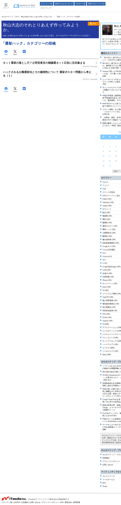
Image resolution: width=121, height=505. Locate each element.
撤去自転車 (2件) (109, 240)
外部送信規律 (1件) (109, 311)
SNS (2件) (106, 314)
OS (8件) (105, 324)
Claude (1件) (107, 206)
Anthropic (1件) (108, 202)
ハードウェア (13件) (110, 344)
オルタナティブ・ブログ (10, 17)
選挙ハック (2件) (109, 229)
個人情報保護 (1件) (109, 300)
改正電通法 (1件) (109, 307)
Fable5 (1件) (106, 199)
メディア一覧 (6, 502)
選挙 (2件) (106, 219)
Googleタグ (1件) (108, 246)
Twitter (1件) (107, 317)
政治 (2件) (106, 212)
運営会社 (68, 502)
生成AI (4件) (107, 273)
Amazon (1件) (107, 321)
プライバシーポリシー (111, 461)
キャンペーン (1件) (109, 283)
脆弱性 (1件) (107, 223)
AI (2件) (105, 290)
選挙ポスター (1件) (109, 226)
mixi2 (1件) (106, 287)
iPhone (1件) (107, 280)
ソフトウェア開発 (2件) (111, 294)
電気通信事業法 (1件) (110, 304)
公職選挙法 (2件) (109, 233)
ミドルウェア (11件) (110, 351)
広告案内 (24, 502)
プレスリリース (108, 476)
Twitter (104, 486)
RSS (94, 24)
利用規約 (105, 458)
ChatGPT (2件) (107, 297)
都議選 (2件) (107, 216)
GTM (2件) (106, 270)
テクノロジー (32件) (110, 338)
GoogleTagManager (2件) (111, 267)
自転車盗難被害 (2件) (110, 243)
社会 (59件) (106, 355)
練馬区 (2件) (107, 236)
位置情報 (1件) (108, 277)
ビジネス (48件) (108, 348)
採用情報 (76, 502)
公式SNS (16, 502)
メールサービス (108, 480)
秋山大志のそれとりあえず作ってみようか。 (37, 17)
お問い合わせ (107, 465)
